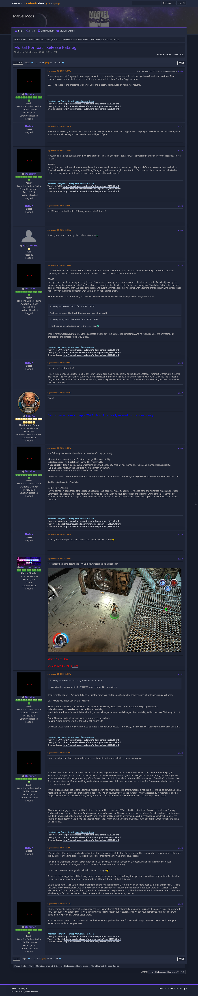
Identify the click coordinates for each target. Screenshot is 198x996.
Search (32, 31)
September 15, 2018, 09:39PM (59, 71)
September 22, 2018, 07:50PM (59, 753)
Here (66, 659)
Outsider (30, 94)
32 (60, 62)
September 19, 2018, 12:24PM (59, 206)
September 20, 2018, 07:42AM (59, 363)
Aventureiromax (30, 567)
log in (47, 3)
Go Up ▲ (183, 988)
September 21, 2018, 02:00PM (59, 558)
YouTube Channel (67, 31)
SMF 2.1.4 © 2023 (17, 992)
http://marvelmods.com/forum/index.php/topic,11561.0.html (92, 106)
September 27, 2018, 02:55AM (59, 904)
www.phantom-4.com (84, 101)
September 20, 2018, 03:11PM (59, 393)
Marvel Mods (23, 16)
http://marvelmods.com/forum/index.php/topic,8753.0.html (91, 103)
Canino (30, 416)
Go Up (16, 959)
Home (21, 31)
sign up (56, 3)
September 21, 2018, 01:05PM (59, 534)
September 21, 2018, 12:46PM (59, 448)
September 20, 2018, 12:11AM (59, 230)
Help (161, 988)
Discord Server (47, 31)
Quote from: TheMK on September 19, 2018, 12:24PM (73, 306)
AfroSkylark (30, 245)
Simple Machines (31, 992)
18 (51, 62)
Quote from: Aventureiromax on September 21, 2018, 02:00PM (77, 680)
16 (43, 62)
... (37, 62)
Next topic (178, 54)
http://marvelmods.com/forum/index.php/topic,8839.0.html (91, 109)
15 (40, 62)
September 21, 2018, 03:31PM (59, 674)
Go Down (18, 62)
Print (181, 63)
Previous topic (164, 54)
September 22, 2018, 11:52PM (59, 848)
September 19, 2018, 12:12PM (59, 150)
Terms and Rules (171, 988)
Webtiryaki (23, 989)
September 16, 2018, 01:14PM (59, 126)
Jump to (144, 972)
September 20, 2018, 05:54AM (59, 265)
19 (54, 62)
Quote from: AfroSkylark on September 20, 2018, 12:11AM (75, 319)
